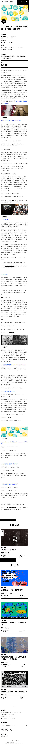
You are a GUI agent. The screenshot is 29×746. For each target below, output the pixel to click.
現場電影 (3, 56)
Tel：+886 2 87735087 (8, 714)
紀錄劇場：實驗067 (11, 56)
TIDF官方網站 (18, 101)
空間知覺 (3, 58)
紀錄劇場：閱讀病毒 (22, 56)
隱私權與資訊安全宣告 (14, 740)
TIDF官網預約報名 (14, 200)
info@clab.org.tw (6, 716)
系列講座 (8, 58)
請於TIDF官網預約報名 (8, 332)
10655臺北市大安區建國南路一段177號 (11, 712)
